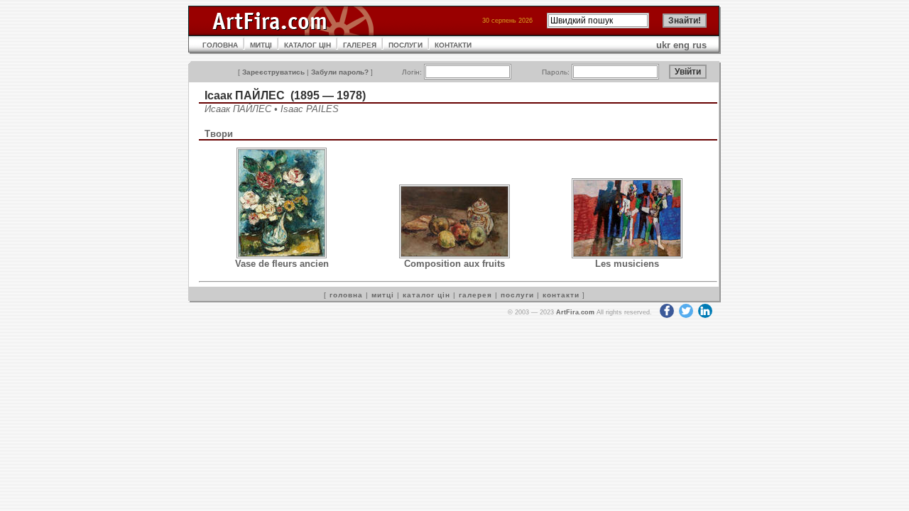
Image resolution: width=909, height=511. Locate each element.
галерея (475, 295)
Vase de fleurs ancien (282, 263)
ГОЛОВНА (220, 45)
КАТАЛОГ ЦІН (307, 45)
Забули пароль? (340, 72)
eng (681, 45)
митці (382, 295)
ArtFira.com (575, 312)
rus (699, 45)
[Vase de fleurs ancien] (281, 255)
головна (346, 295)
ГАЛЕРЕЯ (359, 45)
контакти (561, 295)
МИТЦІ (261, 45)
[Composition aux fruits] (454, 255)
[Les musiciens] (627, 255)
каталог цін (426, 295)
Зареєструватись (273, 72)
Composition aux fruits (454, 263)
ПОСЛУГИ (405, 45)
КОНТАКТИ (453, 45)
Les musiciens (627, 263)
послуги (517, 295)
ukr (663, 45)
